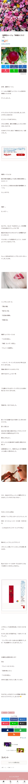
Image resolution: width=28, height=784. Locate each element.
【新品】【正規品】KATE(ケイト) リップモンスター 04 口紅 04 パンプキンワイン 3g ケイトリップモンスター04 (23, 588)
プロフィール (20, 779)
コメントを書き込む (14, 762)
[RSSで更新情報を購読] (14, 734)
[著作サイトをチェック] (7, 730)
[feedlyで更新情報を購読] (20, 730)
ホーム (7, 779)
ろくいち (5, 712)
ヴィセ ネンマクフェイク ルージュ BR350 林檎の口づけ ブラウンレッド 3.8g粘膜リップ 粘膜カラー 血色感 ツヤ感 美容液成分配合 (14, 149)
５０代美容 (11, 712)
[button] (22, 71)
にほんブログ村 (5, 44)
